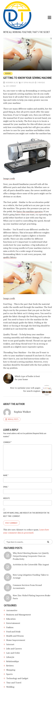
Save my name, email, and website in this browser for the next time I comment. (26, 514)
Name (5, 475)
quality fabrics (9, 257)
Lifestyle (10, 657)
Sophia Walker (29, 82)
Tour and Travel (13, 682)
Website (6, 498)
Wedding (10, 686)
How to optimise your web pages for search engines (25, 389)
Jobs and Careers (14, 648)
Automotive (11, 610)
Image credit (9, 178)
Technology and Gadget (17, 678)
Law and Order (13, 652)
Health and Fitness (15, 635)
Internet (10, 644)
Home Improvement (15, 640)
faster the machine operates (29, 211)
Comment (7, 442)
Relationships (12, 661)
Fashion (9, 627)
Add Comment (11, 86)
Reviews (8, 73)
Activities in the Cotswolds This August (31, 564)
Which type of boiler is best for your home (27, 378)
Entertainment (13, 623)
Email (5, 486)
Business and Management (18, 614)
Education (11, 618)
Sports (9, 674)
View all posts (13, 419)
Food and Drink (13, 631)
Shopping (10, 669)
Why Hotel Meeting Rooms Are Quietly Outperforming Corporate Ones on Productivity (31, 556)
